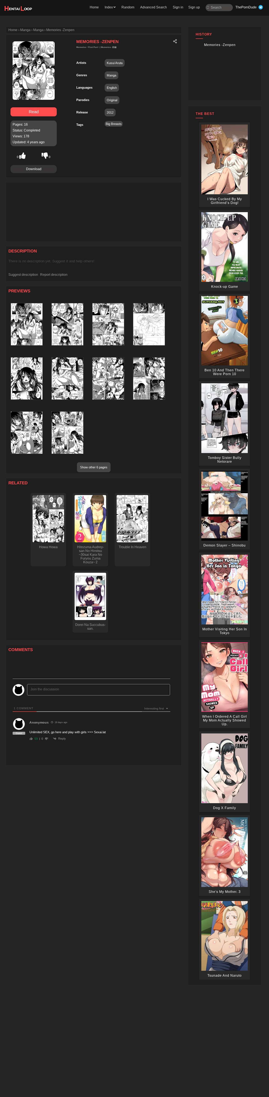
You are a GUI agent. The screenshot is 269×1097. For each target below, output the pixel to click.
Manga (111, 75)
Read (34, 111)
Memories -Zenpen (220, 45)
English (112, 87)
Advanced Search (153, 7)
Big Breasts (114, 124)
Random (127, 7)
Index (109, 7)
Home (94, 7)
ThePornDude (246, 7)
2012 (110, 112)
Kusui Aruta (115, 63)
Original (112, 100)
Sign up (194, 7)
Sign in (178, 7)
